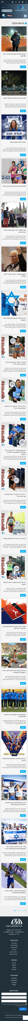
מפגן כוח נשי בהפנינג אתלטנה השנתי (14, 98)
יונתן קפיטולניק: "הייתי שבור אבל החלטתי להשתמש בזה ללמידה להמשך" (15, 452)
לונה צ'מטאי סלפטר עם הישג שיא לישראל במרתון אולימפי (15, 804)
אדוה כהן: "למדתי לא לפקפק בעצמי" (14, 538)
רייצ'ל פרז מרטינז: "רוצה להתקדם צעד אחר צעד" (15, 495)
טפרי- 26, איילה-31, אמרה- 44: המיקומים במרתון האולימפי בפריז (15, 848)
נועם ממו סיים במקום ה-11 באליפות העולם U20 (15, 715)
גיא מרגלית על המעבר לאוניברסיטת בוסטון (14, 583)
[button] (2, 2)
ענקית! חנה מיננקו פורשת (18, 142)
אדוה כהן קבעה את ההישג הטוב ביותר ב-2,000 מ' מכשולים (14, 671)
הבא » (14, 910)
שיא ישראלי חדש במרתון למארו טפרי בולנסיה (14, 319)
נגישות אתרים (8, 1017)
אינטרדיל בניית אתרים (17, 1017)
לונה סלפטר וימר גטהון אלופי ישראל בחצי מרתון (15, 231)
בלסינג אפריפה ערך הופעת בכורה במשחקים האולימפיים (15, 892)
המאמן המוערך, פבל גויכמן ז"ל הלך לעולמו (15, 275)
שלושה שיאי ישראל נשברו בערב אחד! (14, 186)
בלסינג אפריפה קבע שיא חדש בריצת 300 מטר (14, 55)
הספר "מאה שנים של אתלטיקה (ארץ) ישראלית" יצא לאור (14, 627)
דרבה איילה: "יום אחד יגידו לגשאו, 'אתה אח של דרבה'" (15, 407)
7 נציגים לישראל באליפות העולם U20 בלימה (14, 759)
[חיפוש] (2, 10)
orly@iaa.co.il (13, 934)
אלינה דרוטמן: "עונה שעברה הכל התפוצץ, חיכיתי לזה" (16, 363)
